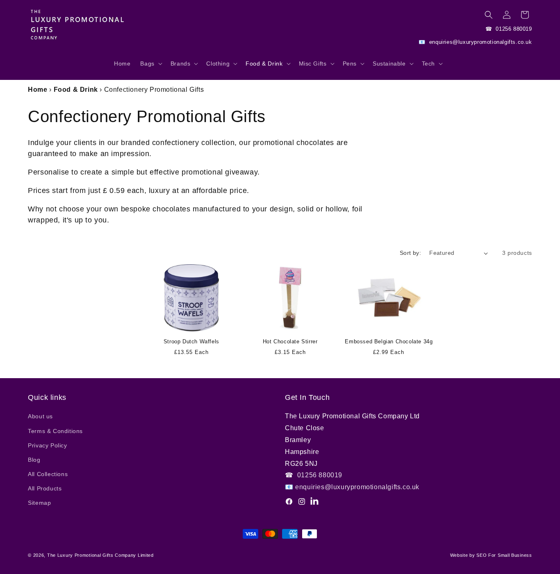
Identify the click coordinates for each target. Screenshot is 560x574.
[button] (150, 67)
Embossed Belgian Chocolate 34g (389, 341)
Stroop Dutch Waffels (191, 341)
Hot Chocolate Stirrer (290, 341)
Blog (34, 459)
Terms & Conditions (55, 431)
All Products (44, 488)
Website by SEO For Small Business (491, 555)
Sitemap (39, 502)
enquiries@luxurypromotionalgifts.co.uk (479, 42)
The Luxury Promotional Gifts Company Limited (100, 555)
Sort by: (410, 253)
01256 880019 (513, 29)
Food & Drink (76, 89)
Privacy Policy (47, 445)
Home (37, 89)
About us (40, 416)
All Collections (48, 474)
